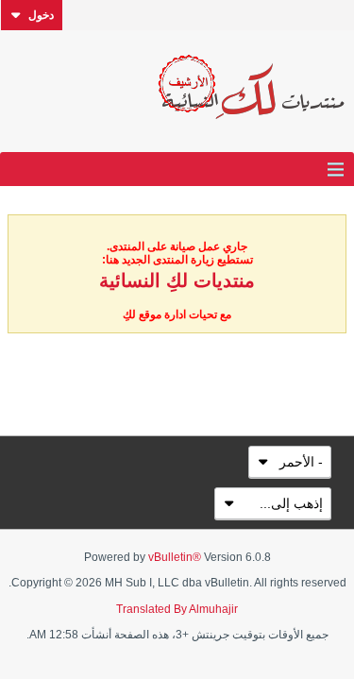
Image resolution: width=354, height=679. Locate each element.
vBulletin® (174, 557)
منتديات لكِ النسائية (177, 280)
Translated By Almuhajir (177, 609)
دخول (41, 15)
